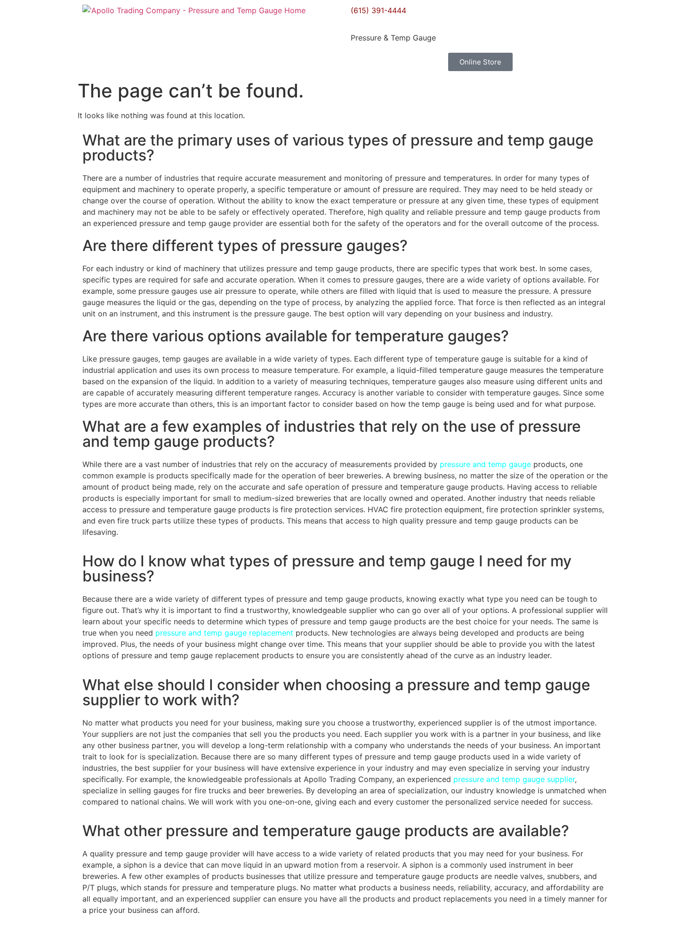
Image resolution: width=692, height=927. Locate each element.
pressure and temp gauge (485, 464)
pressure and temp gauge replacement (224, 632)
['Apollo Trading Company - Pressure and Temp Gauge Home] (194, 10)
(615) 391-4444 (378, 10)
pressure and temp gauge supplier (514, 779)
